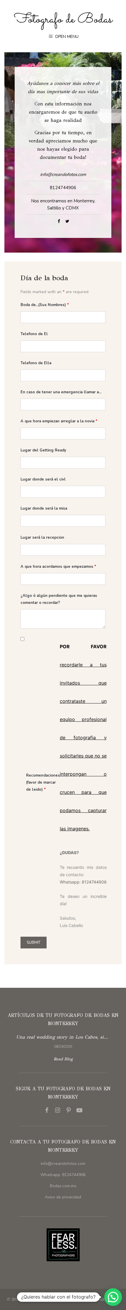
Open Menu (66, 36)
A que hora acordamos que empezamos (58, 566)
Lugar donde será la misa (44, 508)
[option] (63, 1041)
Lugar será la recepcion (42, 537)
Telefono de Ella (36, 363)
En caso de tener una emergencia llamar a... (61, 392)
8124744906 (63, 188)
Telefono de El (34, 334)
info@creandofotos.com (63, 1163)
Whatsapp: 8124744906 (83, 881)
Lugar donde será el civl (43, 479)
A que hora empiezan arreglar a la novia (59, 421)
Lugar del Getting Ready (43, 450)
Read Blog (63, 1059)
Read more (63, 1041)
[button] (113, 1297)
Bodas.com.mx (63, 1186)
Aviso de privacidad (63, 1197)
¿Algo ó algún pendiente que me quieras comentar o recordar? (59, 599)
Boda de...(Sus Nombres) (45, 305)
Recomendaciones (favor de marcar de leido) (43, 782)
